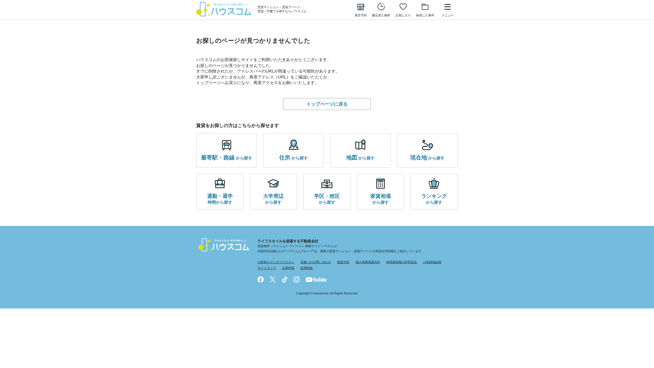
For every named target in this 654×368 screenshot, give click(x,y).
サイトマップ (267, 268)
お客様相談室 (432, 262)
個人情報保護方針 (368, 262)
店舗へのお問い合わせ (315, 262)
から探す (226, 157)
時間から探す (220, 198)
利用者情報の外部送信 (401, 262)
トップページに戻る (327, 104)
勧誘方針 (343, 262)
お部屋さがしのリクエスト (276, 262)
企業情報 (288, 268)
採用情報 (306, 268)
